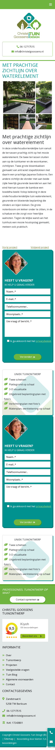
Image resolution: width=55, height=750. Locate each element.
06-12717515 (27, 46)
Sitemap (8, 738)
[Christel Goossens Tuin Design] (27, 25)
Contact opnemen (26, 599)
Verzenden (26, 356)
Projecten (11, 665)
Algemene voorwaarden (19, 679)
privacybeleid (43, 341)
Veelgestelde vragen (17, 669)
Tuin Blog (11, 674)
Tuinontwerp (13, 660)
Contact (10, 684)
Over (8, 655)
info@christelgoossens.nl (29, 51)
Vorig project (9, 247)
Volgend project (40, 247)
